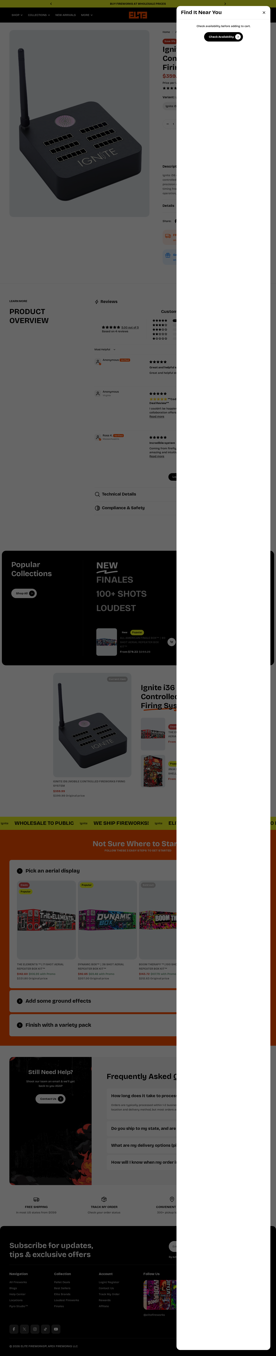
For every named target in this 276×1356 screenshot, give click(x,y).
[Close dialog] (264, 12)
